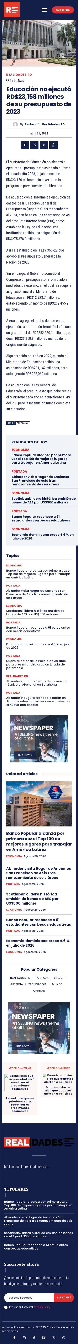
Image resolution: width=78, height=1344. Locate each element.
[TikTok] (34, 1338)
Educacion (22, 423)
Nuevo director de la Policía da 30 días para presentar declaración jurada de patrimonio (36, 664)
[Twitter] (34, 145)
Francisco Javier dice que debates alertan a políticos (58, 1090)
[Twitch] (44, 1338)
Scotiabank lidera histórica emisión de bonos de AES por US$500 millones (43, 500)
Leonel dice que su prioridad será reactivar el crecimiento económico (20, 1105)
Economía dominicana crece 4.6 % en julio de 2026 (42, 536)
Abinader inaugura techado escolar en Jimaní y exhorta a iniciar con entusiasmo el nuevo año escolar (38, 701)
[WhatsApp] (53, 145)
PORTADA (19, 471)
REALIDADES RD (19, 74)
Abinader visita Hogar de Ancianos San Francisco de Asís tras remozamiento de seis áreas (40, 480)
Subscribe (64, 1297)
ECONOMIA (20, 449)
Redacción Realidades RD (45, 124)
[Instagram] (24, 1338)
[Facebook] (25, 145)
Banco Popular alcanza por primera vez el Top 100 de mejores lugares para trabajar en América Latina (41, 459)
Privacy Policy (42, 1307)
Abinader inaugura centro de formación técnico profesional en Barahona (36, 683)
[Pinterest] (44, 145)
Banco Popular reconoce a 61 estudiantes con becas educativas (40, 518)
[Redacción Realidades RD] (16, 124)
